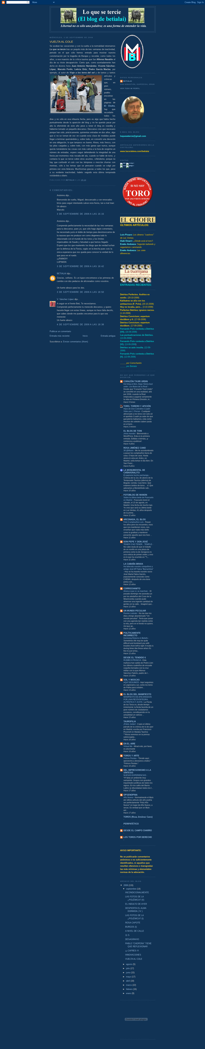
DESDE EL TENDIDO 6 (134, 657)
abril (128, 981)
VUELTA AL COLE (133, 959)
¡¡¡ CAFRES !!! (132, 950)
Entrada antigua (108, 336)
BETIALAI (61, 273)
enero (129, 993)
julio (128, 968)
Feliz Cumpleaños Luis (133, 522)
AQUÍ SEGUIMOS (131, 682)
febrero (129, 989)
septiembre (131, 889)
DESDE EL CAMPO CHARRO (137, 830)
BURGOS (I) (131, 927)
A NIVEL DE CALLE (134, 931)
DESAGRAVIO (132, 939)
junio (128, 972)
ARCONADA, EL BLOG (134, 519)
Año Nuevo (128, 797)
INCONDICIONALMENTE (137, 892)
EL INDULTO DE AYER (136, 904)
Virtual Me (128, 746)
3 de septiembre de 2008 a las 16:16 (80, 214)
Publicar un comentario (60, 331)
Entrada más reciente (60, 336)
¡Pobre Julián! (129, 724)
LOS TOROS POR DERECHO (137, 837)
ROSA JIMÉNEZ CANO (134, 448)
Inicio (85, 336)
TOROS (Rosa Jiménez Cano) (137, 817)
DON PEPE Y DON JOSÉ (135, 541)
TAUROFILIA (129, 721)
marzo (129, 985)
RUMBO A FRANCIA (132, 660)
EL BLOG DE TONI (132, 431)
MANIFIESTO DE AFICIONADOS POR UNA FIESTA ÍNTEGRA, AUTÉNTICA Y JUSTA (137, 699)
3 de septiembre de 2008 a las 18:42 (80, 266)
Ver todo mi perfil (130, 88)
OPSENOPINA (130, 795)
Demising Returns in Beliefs (135, 638)
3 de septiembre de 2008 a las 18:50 (80, 292)
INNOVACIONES (133, 955)
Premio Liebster (130, 613)
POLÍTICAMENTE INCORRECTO (132, 634)
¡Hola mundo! (129, 433)
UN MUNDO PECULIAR (134, 611)
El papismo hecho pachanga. (136, 475)
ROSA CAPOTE (132, 922)
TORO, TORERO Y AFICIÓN (137, 406)
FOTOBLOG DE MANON (135, 495)
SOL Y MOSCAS (131, 680)
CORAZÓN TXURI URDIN (135, 381)
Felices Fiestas (130, 758)
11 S (127, 935)
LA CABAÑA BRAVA (133, 564)
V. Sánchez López (65, 299)
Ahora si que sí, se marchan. (136, 591)
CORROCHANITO (131, 588)
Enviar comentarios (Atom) (75, 341)
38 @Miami (128, 450)
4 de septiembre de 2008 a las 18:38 (80, 324)
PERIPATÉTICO (131, 824)
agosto (129, 964)
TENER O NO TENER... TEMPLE (137, 544)
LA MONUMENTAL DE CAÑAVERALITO (134, 471)
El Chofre (109, 106)
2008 (126, 885)
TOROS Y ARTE (131, 755)
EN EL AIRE (129, 743)
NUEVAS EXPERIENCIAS (135, 775)
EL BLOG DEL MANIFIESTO (137, 694)
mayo (129, 976)
